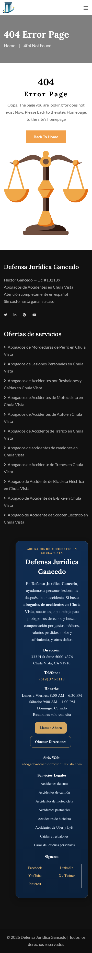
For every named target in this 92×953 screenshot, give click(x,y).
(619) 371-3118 (52, 678)
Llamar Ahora (51, 727)
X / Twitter (67, 875)
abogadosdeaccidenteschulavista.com (52, 763)
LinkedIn (66, 867)
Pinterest (35, 883)
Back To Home (46, 137)
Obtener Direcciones (50, 741)
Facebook (35, 867)
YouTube (34, 875)
